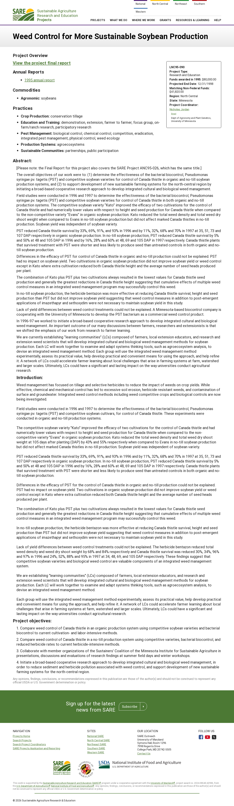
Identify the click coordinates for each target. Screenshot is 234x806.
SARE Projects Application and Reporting (36, 748)
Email (173, 113)
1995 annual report (39, 80)
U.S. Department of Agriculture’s (32, 785)
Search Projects (22, 740)
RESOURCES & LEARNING (192, 20)
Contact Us (143, 753)
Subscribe (129, 706)
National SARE (95, 736)
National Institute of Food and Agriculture (71, 785)
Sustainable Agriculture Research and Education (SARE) (71, 782)
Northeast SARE (96, 744)
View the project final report (42, 63)
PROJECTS (97, 20)
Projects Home (21, 736)
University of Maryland (162, 782)
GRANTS (165, 20)
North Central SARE (98, 740)
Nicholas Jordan (179, 109)
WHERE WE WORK (143, 20)
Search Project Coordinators (29, 744)
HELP (217, 20)
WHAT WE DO (118, 20)
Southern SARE (96, 748)
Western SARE (95, 752)
